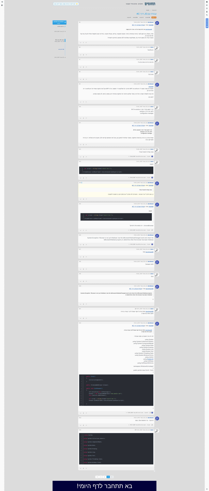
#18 (80, 261)
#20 (80, 285)
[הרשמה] (2, 5)
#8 (79, 71)
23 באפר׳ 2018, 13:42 (141, 71)
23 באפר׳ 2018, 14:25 (139, 417)
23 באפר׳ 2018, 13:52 (139, 235)
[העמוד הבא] (97, 476)
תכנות (153, 17)
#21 (80, 308)
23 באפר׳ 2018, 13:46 (139, 122)
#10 (80, 106)
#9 (79, 84)
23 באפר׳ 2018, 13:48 (139, 182)
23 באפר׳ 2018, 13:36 (139, 22)
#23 (80, 417)
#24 (80, 429)
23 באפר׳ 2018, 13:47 (141, 161)
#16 (80, 235)
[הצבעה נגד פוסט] (80, 42)
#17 (80, 249)
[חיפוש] (206, 15)
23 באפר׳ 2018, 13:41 (141, 47)
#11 (80, 122)
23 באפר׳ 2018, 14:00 (141, 249)
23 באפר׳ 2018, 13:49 (139, 203)
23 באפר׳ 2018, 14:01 (139, 285)
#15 (80, 203)
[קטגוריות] (206, 5)
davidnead (150, 22)
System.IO (150, 359)
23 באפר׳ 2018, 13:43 (139, 84)
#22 (80, 322)
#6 (79, 47)
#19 (80, 273)
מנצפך (151, 47)
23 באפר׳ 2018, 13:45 (141, 106)
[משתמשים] (206, 11)
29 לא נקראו (61, 49)
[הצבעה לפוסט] (86, 42)
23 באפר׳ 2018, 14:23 (139, 322)
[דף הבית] (206, 2)
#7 (79, 59)
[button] (206, 489)
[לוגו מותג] (150, 4)
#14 (80, 182)
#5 (79, 22)
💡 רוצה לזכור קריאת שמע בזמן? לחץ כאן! (66, 4)
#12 (80, 149)
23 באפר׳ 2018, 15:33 (141, 429)
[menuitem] (2, 2)
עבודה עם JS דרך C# (138, 25)
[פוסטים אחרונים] (206, 8)
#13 (80, 161)
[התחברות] (2, 2)
